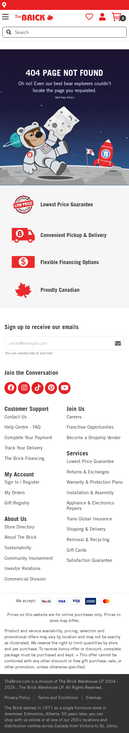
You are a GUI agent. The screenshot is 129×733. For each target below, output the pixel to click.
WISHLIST (89, 17)
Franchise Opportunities (90, 427)
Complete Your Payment (28, 437)
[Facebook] (10, 388)
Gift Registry (16, 503)
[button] (64, 5)
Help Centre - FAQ (22, 427)
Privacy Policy (17, 697)
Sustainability (17, 547)
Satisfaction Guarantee (89, 560)
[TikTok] (38, 388)
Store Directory (19, 527)
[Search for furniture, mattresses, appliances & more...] (8, 32)
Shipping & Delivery (86, 529)
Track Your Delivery (23, 448)
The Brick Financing (24, 458)
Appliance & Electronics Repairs (90, 505)
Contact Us (15, 417)
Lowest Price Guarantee (90, 461)
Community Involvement (28, 558)
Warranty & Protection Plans (95, 482)
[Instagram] (24, 388)
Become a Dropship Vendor (94, 437)
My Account (19, 474)
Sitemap (93, 697)
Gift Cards (76, 550)
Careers (74, 417)
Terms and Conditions (58, 697)
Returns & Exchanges (88, 472)
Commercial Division (25, 579)
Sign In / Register (21, 482)
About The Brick (20, 537)
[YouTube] (64, 388)
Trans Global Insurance (89, 519)
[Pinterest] (51, 388)
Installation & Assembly (90, 492)
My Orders (14, 492)
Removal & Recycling (88, 539)
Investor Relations (22, 568)
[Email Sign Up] (118, 343)
